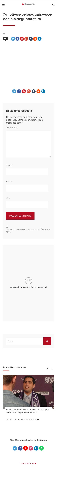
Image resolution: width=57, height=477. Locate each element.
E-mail (10, 181)
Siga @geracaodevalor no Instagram (28, 440)
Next (52, 368)
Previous (47, 368)
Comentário (12, 127)
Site (8, 197)
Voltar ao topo (27, 463)
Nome (9, 165)
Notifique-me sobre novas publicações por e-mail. (28, 230)
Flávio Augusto (16, 419)
